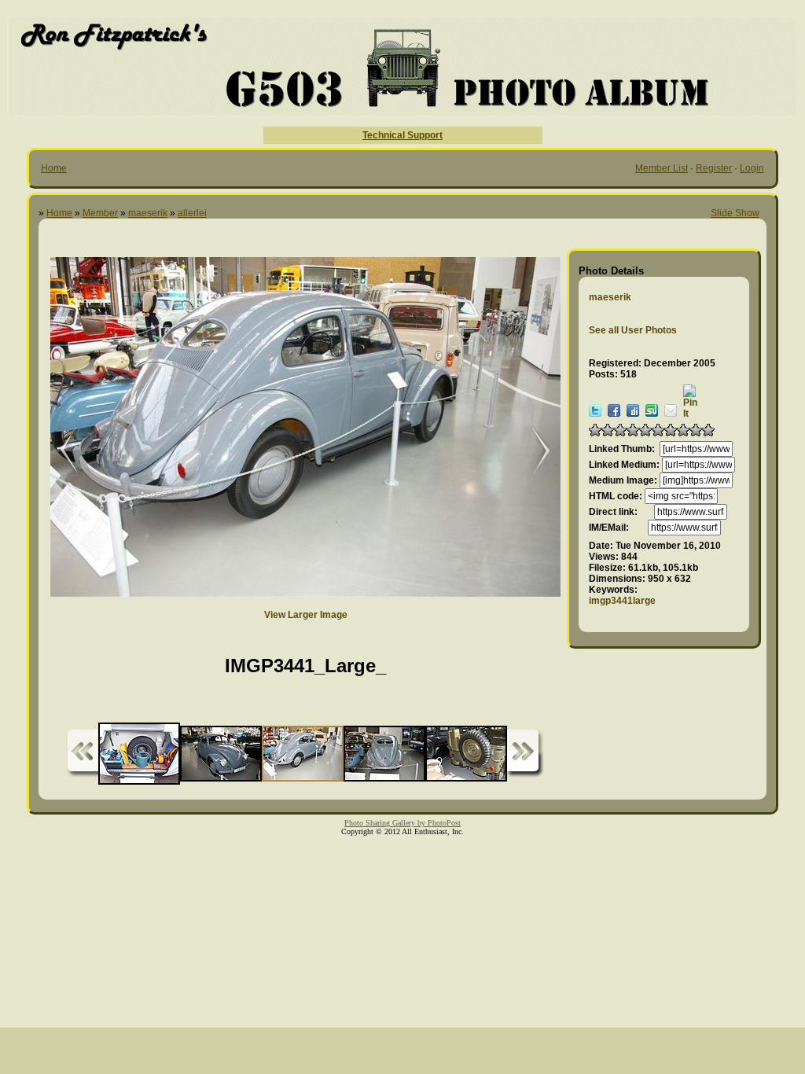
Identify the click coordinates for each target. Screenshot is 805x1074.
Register (714, 168)
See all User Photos (633, 330)
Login (752, 168)
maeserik (147, 213)
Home (54, 168)
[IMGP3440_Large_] (533, 451)
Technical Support (402, 135)
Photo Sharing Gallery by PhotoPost (402, 822)
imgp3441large (622, 600)
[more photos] (82, 754)
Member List (661, 168)
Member (100, 213)
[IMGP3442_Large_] (58, 451)
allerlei (192, 213)
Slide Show (735, 213)
